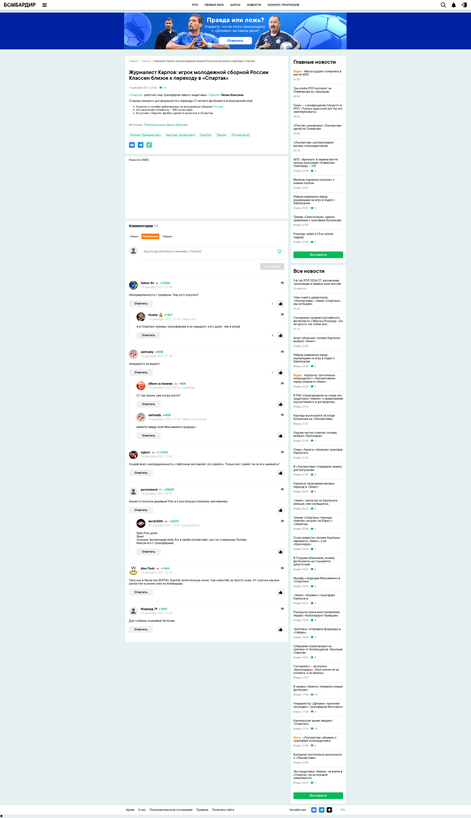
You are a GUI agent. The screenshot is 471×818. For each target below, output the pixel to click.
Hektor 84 (147, 283)
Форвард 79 (149, 609)
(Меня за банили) (160, 383)
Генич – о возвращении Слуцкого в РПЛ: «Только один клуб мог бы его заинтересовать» (317, 108)
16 (316, 694)
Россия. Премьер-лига (145, 135)
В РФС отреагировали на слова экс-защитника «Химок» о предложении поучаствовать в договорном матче (318, 399)
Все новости (318, 254)
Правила (202, 809)
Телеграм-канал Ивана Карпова (166, 125)
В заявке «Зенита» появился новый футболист (317, 688)
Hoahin (153, 315)
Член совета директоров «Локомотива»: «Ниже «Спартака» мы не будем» (317, 301)
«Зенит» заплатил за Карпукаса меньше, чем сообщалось (315, 502)
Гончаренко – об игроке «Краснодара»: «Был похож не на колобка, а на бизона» (316, 669)
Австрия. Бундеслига (180, 135)
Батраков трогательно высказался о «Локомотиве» (317, 756)
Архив (130, 809)
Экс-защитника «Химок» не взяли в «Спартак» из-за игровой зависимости (317, 775)
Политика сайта (223, 809)
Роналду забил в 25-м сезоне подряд (313, 235)
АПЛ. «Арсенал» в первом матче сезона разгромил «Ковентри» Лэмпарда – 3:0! (315, 163)
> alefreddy (188, 387)
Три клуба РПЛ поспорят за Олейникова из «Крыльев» (312, 90)
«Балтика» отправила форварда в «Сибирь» (317, 631)
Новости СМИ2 (139, 160)
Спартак (205, 135)
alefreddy (147, 352)
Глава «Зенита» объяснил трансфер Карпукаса (318, 451)
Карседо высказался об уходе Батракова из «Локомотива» (314, 417)
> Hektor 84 (188, 319)
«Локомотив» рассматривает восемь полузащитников (313, 144)
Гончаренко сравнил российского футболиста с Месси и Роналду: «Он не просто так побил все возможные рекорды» (318, 321)
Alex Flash (148, 568)
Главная (133, 61)
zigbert (145, 452)
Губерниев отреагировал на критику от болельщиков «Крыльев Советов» (317, 649)
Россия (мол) (241, 135)
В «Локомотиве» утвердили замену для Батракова (317, 468)
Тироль (221, 135)
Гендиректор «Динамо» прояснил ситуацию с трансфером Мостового (318, 705)
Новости (145, 61)
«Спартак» (136, 95)
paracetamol (149, 489)
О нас (142, 809)
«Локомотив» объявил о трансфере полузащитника (314, 739)
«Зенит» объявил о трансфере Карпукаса (314, 597)
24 (316, 728)
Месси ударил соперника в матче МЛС (317, 73)
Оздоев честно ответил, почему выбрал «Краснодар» (315, 434)
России (218, 106)
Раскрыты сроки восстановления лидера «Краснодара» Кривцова (316, 614)
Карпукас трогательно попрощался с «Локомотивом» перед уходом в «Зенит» (314, 378)
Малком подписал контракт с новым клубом (313, 181)
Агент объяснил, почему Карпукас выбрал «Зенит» (316, 339)
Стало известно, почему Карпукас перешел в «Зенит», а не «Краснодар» (316, 541)
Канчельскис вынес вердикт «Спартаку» (313, 722)
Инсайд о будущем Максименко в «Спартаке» (316, 580)
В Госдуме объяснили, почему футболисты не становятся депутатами (314, 561)
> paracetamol (190, 525)
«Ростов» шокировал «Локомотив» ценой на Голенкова (317, 127)
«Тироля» (213, 95)
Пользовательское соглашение (171, 809)
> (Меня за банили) (194, 419)
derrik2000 (155, 521)
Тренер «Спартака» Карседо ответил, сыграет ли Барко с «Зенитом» (312, 521)
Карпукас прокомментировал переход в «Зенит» (313, 485)
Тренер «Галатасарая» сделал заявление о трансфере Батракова (317, 218)
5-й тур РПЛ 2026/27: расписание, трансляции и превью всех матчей (317, 282)
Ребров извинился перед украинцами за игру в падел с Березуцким (314, 200)
